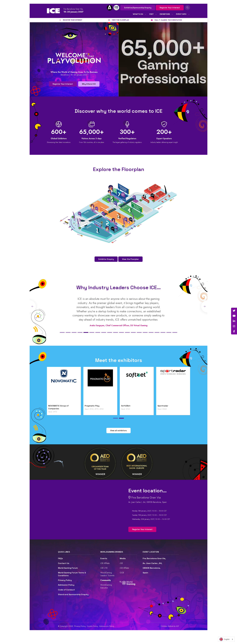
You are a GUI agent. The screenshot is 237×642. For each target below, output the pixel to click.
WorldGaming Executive (106, 586)
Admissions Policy (106, 626)
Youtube (234, 316)
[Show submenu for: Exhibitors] (172, 14)
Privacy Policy (65, 580)
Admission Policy (66, 585)
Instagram (234, 326)
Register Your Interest (170, 7)
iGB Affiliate (105, 563)
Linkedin (234, 321)
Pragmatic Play (92, 405)
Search (187, 7)
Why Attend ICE (89, 84)
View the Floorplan (130, 259)
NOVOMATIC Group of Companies (58, 407)
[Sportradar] (173, 386)
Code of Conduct (66, 589)
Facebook (234, 331)
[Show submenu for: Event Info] (189, 14)
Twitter (234, 310)
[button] (62, 332)
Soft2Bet (125, 405)
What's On (138, 14)
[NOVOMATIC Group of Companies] (64, 386)
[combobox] (226, 639)
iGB (121, 563)
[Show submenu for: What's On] (145, 14)
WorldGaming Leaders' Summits (107, 574)
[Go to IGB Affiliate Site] (109, 8)
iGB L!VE (104, 568)
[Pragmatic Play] (100, 386)
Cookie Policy (92, 626)
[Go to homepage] (53, 11)
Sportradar (163, 405)
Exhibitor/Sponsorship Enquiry (137, 7)
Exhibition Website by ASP (170, 626)
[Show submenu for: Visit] (156, 14)
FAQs (60, 558)
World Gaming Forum (68, 568)
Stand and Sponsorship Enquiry (73, 594)
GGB (122, 572)
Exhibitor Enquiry (106, 259)
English (226, 639)
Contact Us (63, 563)
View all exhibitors (118, 430)
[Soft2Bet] (137, 386)
